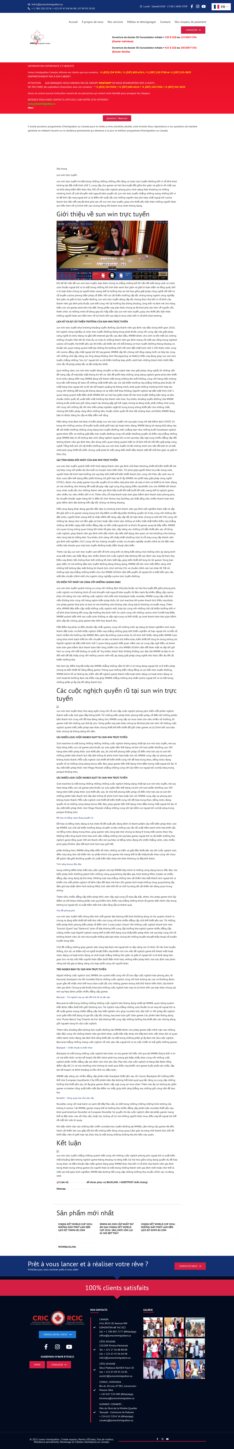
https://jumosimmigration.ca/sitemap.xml (87, 1188)
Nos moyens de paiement (190, 22)
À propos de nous (92, 22)
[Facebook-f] (191, 6)
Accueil (73, 22)
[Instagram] (197, 6)
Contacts (165, 22)
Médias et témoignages (141, 22)
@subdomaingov (77, 1182)
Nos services (115, 22)
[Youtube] (203, 6)
